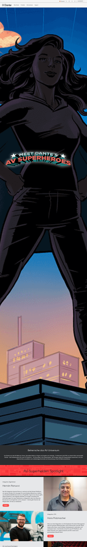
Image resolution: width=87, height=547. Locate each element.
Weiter (5, 505)
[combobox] (62, 1)
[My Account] (72, 1)
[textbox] (62, 1)
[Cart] (69, 1)
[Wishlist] (75, 1)
